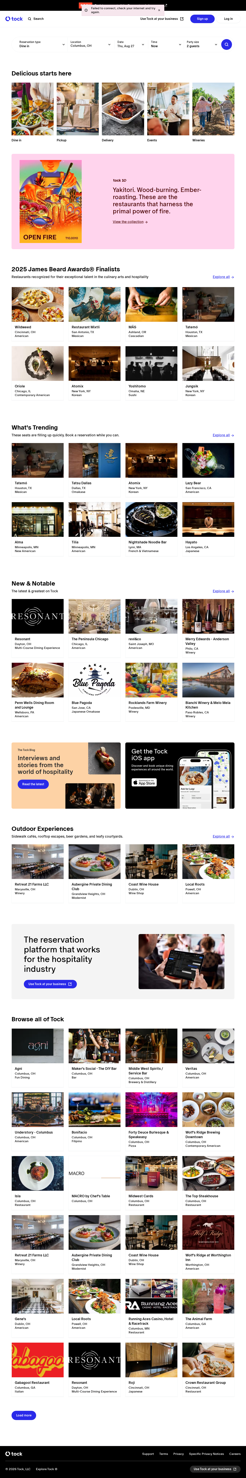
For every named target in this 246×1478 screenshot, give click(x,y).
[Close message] (159, 10)
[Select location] (109, 44)
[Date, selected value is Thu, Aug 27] (143, 44)
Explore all (221, 277)
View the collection (128, 222)
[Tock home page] (14, 18)
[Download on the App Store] (153, 782)
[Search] (226, 44)
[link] (38, 314)
